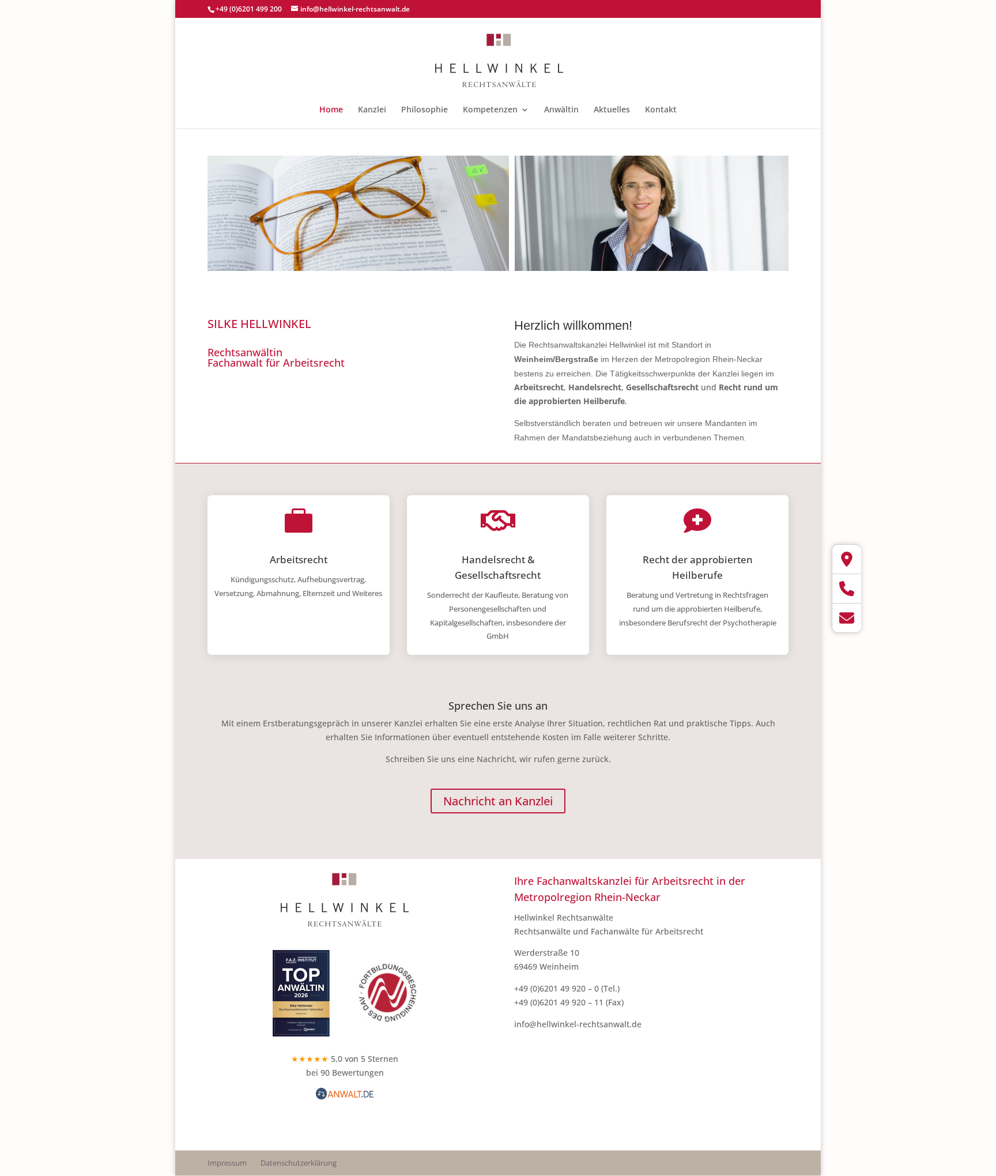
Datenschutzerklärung (299, 1163)
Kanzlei (372, 110)
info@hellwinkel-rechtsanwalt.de (578, 1024)
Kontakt (661, 110)
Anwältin (561, 110)
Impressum (227, 1163)
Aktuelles (612, 110)
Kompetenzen (490, 110)
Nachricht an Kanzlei (498, 801)
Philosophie (424, 110)
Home (331, 110)
